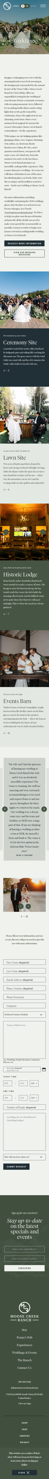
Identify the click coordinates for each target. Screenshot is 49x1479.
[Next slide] (43, 300)
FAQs (24, 1429)
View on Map (28, 1403)
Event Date (14, 1068)
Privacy (24, 1442)
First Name (18, 963)
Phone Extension (15, 997)
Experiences (24, 1345)
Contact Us (24, 1368)
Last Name (18, 971)
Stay (24, 1330)
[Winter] (27, 6)
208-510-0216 (29, 1382)
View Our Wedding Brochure (24, 253)
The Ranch (24, 1360)
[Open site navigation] (43, 6)
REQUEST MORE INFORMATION (24, 243)
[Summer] (23, 6)
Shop (25, 1422)
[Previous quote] (5, 809)
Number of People (21, 1108)
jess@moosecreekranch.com (18, 212)
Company (12, 1006)
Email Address (20, 980)
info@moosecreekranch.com (28, 1388)
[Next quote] (44, 809)
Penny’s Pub (24, 1337)
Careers (24, 1435)
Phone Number (20, 989)
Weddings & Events (24, 1352)
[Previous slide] (6, 300)
